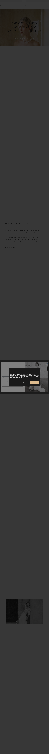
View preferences (14, 382)
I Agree (34, 382)
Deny (24, 382)
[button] (38, 370)
